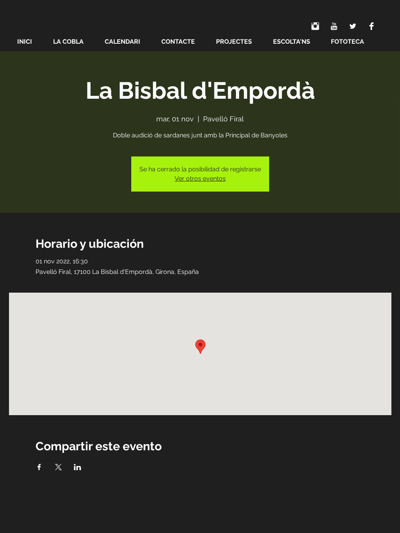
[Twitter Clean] (353, 26)
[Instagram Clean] (315, 26)
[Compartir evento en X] (58, 467)
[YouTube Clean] (334, 26)
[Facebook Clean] (371, 26)
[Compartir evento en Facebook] (39, 467)
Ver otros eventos (200, 178)
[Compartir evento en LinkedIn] (77, 467)
